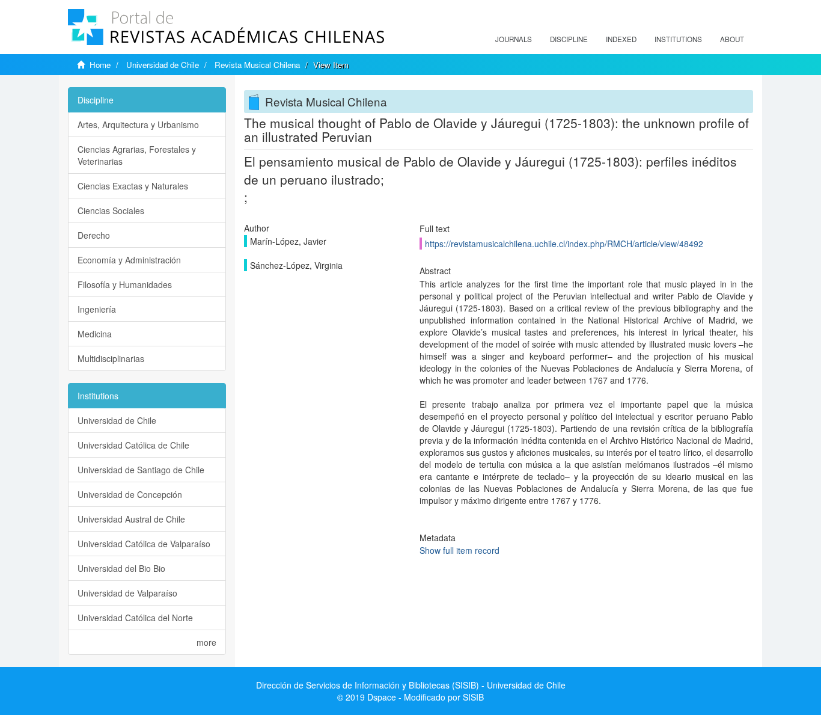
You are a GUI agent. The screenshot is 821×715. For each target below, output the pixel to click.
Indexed (621, 39)
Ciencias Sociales (111, 210)
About (732, 39)
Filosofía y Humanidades (125, 284)
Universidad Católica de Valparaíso (144, 544)
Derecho (94, 235)
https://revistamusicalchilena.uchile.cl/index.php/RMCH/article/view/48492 (564, 244)
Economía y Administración (129, 260)
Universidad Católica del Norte (135, 618)
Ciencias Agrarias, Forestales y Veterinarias (137, 155)
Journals (513, 39)
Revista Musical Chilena (257, 64)
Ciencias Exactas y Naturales (133, 186)
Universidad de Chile (162, 64)
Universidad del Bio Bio (121, 568)
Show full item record (459, 550)
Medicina (95, 334)
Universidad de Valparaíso (127, 593)
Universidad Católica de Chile (133, 445)
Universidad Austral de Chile (131, 519)
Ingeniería (97, 309)
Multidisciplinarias (111, 358)
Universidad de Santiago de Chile (141, 470)
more (206, 642)
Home (100, 64)
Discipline (569, 39)
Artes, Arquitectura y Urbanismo (138, 124)
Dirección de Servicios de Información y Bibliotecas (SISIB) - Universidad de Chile (411, 685)
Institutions (678, 39)
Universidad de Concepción (130, 494)
